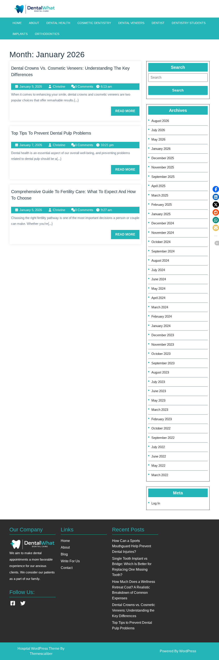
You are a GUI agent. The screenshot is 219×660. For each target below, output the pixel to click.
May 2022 (158, 465)
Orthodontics (47, 34)
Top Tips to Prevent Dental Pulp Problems (51, 133)
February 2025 (161, 204)
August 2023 (160, 372)
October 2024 (160, 242)
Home (17, 23)
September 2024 (163, 251)
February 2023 (161, 419)
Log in (155, 503)
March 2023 (159, 409)
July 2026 (158, 130)
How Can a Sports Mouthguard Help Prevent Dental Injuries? (131, 546)
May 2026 (158, 139)
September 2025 (163, 176)
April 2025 (158, 186)
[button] (216, 189)
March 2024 (159, 307)
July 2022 (158, 447)
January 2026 (160, 148)
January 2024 (160, 326)
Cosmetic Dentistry (94, 23)
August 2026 (160, 121)
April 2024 (158, 298)
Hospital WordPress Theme (38, 648)
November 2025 (162, 167)
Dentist (158, 23)
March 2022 (159, 475)
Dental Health (58, 23)
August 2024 (160, 260)
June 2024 (158, 279)
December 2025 (162, 158)
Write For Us (70, 561)
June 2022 (158, 456)
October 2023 (160, 354)
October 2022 (160, 428)
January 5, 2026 (30, 210)
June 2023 (158, 391)
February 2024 (161, 316)
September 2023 (163, 363)
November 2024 (162, 232)
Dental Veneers (131, 23)
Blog (64, 554)
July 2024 (158, 270)
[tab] (178, 77)
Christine (59, 86)
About (34, 23)
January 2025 (160, 214)
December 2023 (162, 335)
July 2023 (158, 382)
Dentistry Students (189, 23)
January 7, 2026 (30, 145)
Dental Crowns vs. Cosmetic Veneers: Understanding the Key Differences (133, 610)
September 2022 (163, 438)
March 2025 (159, 195)
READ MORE (127, 112)
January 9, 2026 (30, 86)
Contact (67, 568)
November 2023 (162, 344)
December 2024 (162, 223)
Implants (20, 34)
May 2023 (158, 400)
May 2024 (158, 288)
